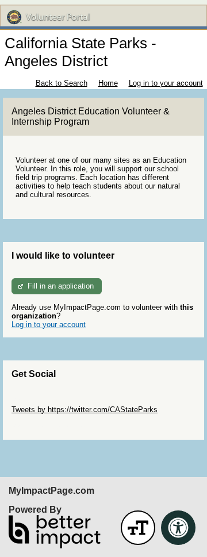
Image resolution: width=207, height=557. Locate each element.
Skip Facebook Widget (49, 426)
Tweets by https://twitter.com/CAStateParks (85, 409)
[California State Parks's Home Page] (103, 17)
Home (108, 83)
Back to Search (61, 83)
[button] (138, 527)
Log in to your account (166, 83)
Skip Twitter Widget (44, 401)
